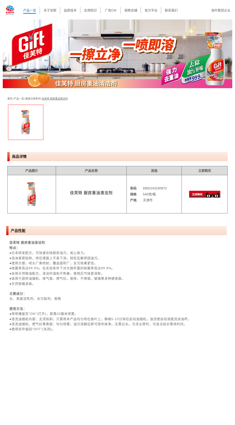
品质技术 (70, 10)
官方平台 (151, 10)
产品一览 (29, 10)
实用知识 (90, 10)
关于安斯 (50, 10)
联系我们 (171, 10)
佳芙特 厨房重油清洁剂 (55, 98)
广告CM (110, 10)
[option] (25, 122)
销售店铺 (130, 10)
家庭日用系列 (32, 98)
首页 (9, 98)
